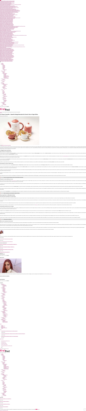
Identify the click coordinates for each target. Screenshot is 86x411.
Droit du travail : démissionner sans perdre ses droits (5, 38)
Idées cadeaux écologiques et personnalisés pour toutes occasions (7, 28)
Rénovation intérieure (5, 321)
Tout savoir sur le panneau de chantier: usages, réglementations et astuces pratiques (9, 6)
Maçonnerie (5, 367)
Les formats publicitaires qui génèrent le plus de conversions (6, 22)
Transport (4, 291)
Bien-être (4, 81)
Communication (3, 102)
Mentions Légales (3, 327)
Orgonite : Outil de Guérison (4, 344)
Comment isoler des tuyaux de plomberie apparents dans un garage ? (7, 1)
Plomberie (4, 320)
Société (2, 89)
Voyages (2, 317)
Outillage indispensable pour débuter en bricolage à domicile (6, 39)
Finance (3, 355)
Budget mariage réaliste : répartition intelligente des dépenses (6, 40)
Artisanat (4, 358)
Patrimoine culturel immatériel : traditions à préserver (5, 30)
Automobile (5, 69)
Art (3, 299)
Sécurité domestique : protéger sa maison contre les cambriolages (7, 15)
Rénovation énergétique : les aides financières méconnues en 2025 (7, 34)
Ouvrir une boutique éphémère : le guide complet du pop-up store (7, 29)
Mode (2, 82)
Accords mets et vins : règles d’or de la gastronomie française (6, 57)
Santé (2, 80)
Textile (3, 68)
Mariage (5, 387)
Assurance (4, 66)
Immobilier (4, 65)
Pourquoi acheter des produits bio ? (4, 406)
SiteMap (7, 348)
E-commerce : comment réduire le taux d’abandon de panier (6, 33)
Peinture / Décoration (6, 77)
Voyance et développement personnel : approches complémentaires (7, 42)
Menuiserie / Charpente (6, 76)
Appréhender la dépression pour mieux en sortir (6, 249)
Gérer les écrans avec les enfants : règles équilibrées (5, 48)
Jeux (4, 314)
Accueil (2, 325)
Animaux (5, 308)
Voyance (5, 101)
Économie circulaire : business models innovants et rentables (6, 45)
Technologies (2, 83)
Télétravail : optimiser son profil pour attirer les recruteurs (6, 54)
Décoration (4, 71)
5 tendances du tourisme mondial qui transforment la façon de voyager (7, 13)
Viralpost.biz (1, 348)
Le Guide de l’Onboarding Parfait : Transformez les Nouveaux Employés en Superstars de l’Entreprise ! (13, 333)
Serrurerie (5, 74)
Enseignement (4, 301)
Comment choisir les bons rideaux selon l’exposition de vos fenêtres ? (7, 5)
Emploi (3, 97)
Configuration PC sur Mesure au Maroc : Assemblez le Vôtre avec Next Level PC (8, 14)
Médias (4, 286)
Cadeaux (5, 303)
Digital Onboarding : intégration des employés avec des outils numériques (9, 336)
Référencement (4, 285)
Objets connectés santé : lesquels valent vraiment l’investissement (7, 53)
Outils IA (5, 315)
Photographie (5, 100)
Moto (4, 70)
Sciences (4, 91)
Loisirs (3, 99)
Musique (4, 92)
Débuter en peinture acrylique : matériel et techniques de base (6, 21)
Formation (5, 98)
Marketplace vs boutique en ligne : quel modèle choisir (6, 41)
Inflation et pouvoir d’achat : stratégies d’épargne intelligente (6, 44)
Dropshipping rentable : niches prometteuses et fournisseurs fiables (7, 56)
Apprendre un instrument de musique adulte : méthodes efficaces (7, 49)
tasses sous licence (14, 180)
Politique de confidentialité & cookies (4, 410)
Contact (2, 105)
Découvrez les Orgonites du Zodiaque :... (4, 401)
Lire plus (38, 409)
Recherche (8, 106)
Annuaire (2, 326)
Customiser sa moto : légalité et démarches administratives (6, 36)
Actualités (2, 63)
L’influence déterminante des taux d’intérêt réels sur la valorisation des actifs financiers (9, 12)
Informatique (4, 87)
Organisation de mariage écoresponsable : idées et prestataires (6, 37)
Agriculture (4, 67)
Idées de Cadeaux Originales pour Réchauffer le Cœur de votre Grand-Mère (8, 31)
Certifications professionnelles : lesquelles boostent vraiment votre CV (7, 18)
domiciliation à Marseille (4, 343)
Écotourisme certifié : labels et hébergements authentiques (6, 60)
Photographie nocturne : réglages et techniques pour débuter (6, 51)
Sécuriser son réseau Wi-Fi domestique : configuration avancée (6, 59)
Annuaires (5, 104)
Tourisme (4, 79)
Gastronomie (4, 370)
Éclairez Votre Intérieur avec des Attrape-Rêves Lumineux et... (8, 244)
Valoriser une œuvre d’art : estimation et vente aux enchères (6, 23)
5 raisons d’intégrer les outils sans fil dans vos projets (5, 2)
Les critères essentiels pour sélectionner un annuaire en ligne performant (7, 16)
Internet (3, 378)
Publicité (4, 103)
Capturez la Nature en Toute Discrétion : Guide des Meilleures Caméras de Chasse (8, 27)
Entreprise (2, 64)
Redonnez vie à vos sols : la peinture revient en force (5, 58)
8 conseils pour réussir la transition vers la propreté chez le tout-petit (7, 3)
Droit (3, 93)
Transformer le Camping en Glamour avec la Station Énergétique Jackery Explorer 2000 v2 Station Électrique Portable (12, 26)
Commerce (4, 289)
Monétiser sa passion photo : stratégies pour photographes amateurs (7, 50)
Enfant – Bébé (5, 96)
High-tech (4, 86)
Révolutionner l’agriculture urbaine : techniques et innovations (6, 25)
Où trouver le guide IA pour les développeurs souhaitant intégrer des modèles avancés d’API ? (10, 10)
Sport (3, 372)
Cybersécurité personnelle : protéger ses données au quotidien (6, 19)
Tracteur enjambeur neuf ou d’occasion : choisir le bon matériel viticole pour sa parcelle (9, 7)
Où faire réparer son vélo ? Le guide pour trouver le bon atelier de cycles (7, 8)
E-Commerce (5, 88)
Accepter (36, 409)
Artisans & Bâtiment (5, 73)
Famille (3, 95)
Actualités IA (5, 316)
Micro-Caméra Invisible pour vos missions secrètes (6, 345)
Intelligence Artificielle (5, 84)
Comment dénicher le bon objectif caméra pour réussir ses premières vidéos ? (8, 9)
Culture (3, 90)
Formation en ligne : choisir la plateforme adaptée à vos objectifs (7, 24)
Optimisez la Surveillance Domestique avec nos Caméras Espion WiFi (7, 32)
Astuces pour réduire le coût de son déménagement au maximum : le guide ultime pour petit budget (10, 4)
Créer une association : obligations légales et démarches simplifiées (7, 43)
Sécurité (5, 94)
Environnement (4, 307)
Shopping (5, 390)
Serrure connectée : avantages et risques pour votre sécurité (6, 61)
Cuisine (3, 72)
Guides (5, 85)
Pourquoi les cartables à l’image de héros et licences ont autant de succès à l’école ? (9, 11)
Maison (2, 361)
